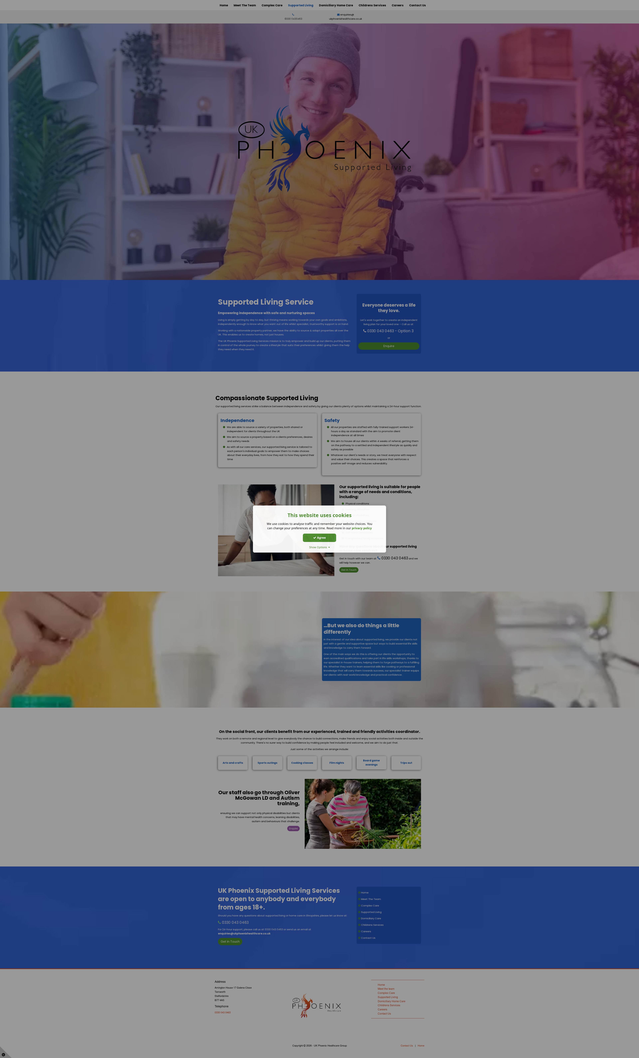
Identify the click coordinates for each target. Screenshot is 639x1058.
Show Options (318, 547)
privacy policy (362, 528)
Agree (321, 538)
